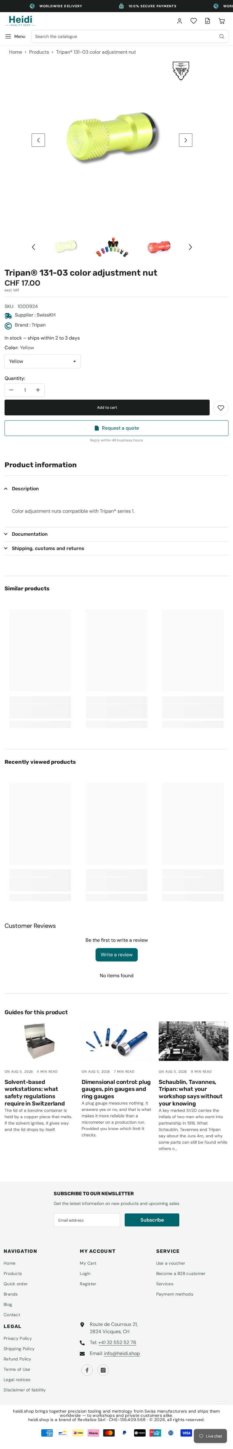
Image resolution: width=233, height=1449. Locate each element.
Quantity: (15, 378)
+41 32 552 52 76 (117, 1342)
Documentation (30, 534)
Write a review (117, 954)
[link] (220, 407)
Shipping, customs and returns (48, 548)
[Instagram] (103, 1370)
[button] (38, 140)
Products (39, 52)
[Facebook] (87, 1370)
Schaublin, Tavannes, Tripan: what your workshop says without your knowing (191, 1092)
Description (25, 488)
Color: (19, 347)
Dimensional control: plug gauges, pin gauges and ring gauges (116, 1089)
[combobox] (129, 36)
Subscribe (152, 1220)
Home (15, 52)
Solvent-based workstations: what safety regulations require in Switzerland (35, 1092)
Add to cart (107, 407)
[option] (112, 140)
